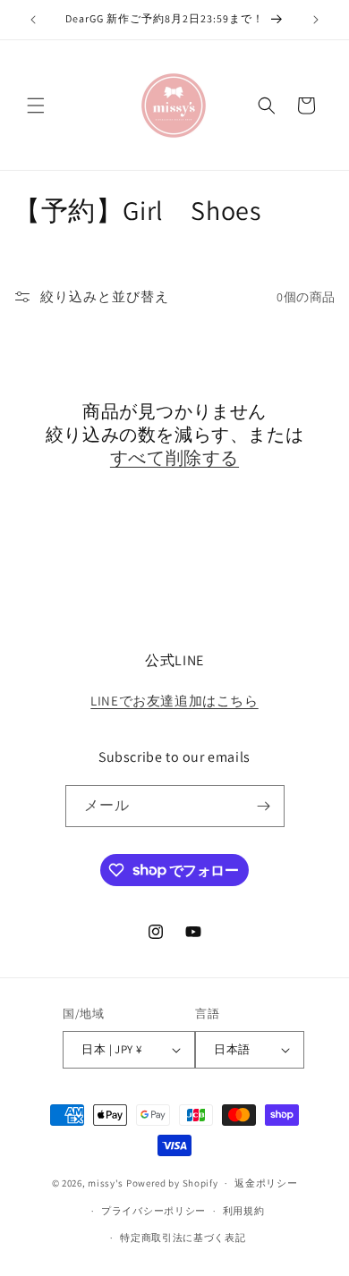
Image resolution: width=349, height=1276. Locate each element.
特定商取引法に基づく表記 (182, 1237)
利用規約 (244, 1210)
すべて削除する (174, 457)
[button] (35, 105)
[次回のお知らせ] (316, 19)
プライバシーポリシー (153, 1210)
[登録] (264, 806)
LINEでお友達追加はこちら (174, 700)
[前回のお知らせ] (33, 19)
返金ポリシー (265, 1183)
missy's (107, 1183)
